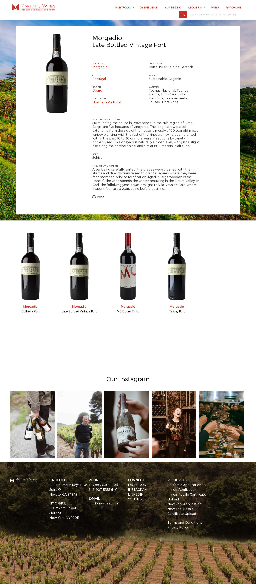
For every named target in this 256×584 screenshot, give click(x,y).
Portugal (99, 79)
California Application (184, 485)
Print (100, 197)
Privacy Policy (178, 527)
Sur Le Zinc (173, 7)
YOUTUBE (136, 499)
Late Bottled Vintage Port (79, 311)
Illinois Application (182, 489)
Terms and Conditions (184, 522)
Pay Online (233, 7)
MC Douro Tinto (128, 311)
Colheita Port (30, 311)
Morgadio (107, 37)
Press (215, 7)
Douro (97, 90)
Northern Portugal (106, 102)
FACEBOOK (137, 485)
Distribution (149, 7)
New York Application (184, 504)
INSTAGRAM (137, 489)
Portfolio (122, 7)
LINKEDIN (136, 494)
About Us (195, 7)
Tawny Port (177, 311)
